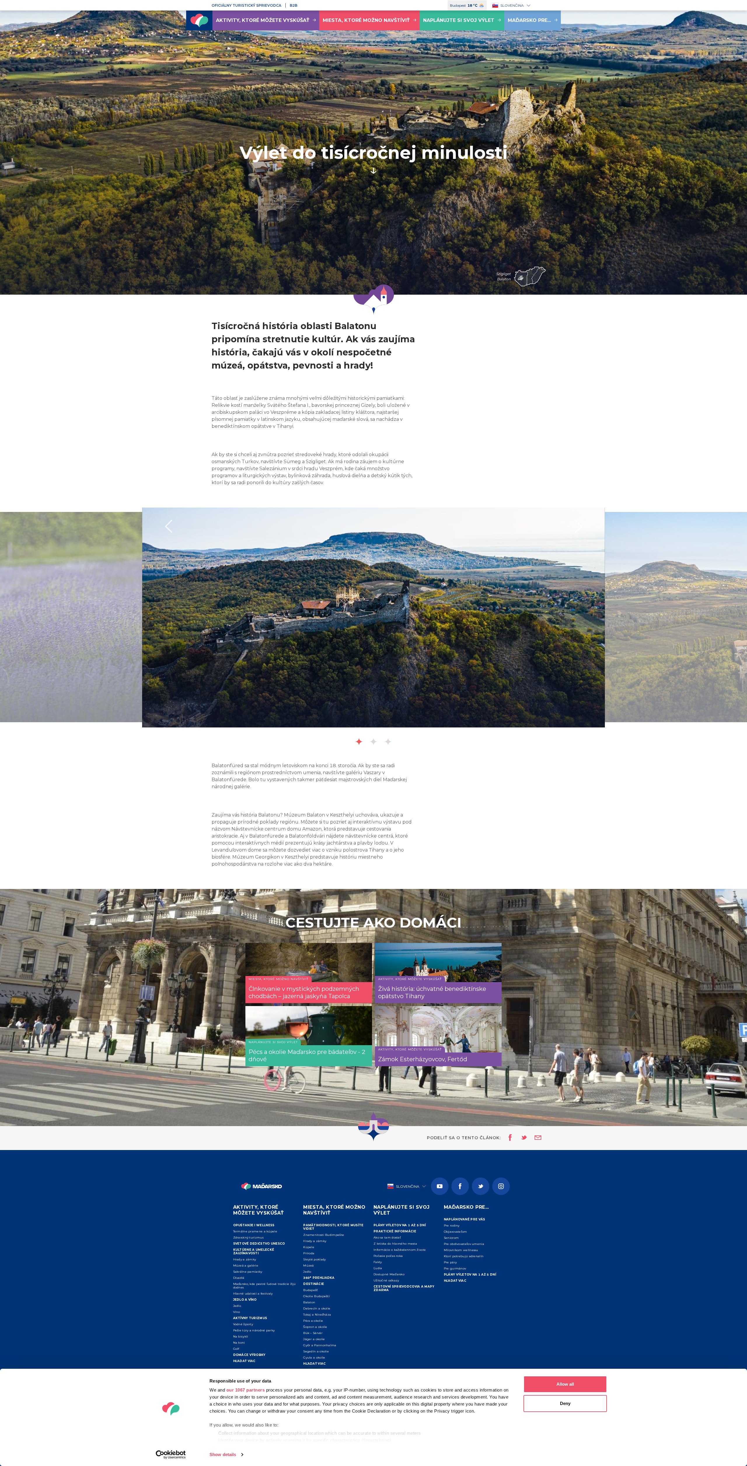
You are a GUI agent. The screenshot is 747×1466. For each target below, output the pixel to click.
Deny (565, 1403)
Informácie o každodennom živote (400, 1250)
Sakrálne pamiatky (247, 1272)
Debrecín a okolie (316, 1308)
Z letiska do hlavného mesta (395, 1244)
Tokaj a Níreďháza (317, 1314)
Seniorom (451, 1238)
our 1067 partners (245, 1389)
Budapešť (310, 1290)
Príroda (308, 1253)
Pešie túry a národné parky (254, 1330)
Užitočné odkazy (386, 1280)
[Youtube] (439, 1186)
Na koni (239, 1343)
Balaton (309, 1302)
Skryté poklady (314, 1259)
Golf (236, 1349)
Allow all (565, 1384)
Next (578, 526)
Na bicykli (240, 1336)
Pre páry (450, 1262)
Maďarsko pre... (529, 20)
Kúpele (308, 1247)
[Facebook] (460, 1186)
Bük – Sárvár (312, 1333)
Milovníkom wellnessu (461, 1250)
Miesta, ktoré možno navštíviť (366, 20)
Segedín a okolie (316, 1351)
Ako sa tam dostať (387, 1237)
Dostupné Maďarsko (389, 1274)
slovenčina (512, 5)
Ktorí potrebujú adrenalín (464, 1256)
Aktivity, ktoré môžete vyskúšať (262, 20)
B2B (293, 5)
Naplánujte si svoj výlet (458, 20)
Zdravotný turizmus (248, 1237)
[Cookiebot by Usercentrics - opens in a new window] (170, 1454)
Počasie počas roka (388, 1256)
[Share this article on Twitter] (520, 1138)
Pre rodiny (452, 1225)
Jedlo (237, 1306)
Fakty (378, 1262)
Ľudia (378, 1268)
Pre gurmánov (455, 1268)
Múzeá (308, 1265)
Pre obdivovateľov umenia (464, 1244)
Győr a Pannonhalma (319, 1345)
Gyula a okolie (314, 1357)
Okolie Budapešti (316, 1296)
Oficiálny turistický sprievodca (246, 5)
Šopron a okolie (315, 1327)
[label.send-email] (534, 1138)
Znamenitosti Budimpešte (323, 1235)
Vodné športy (243, 1324)
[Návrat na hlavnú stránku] (199, 20)
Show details (223, 1454)
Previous (168, 526)
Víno (236, 1312)
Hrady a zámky (244, 1259)
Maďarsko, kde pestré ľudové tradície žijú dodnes (264, 1285)
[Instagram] (501, 1186)
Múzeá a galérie (246, 1265)
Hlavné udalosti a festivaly (253, 1293)
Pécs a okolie (313, 1321)
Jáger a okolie (314, 1339)
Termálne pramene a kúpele (255, 1231)
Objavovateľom (455, 1232)
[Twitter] (480, 1186)
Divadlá (239, 1278)
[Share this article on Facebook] (508, 1138)
